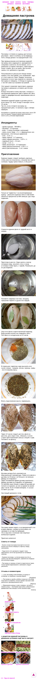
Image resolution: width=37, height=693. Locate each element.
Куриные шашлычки (22, 664)
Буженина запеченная (8, 652)
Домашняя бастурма (22, 652)
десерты (10, 4)
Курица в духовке (7, 664)
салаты (18, 2)
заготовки (26, 4)
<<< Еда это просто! (8, 678)
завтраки (5, 2)
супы (24, 2)
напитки (18, 4)
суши (12, 2)
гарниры (30, 2)
